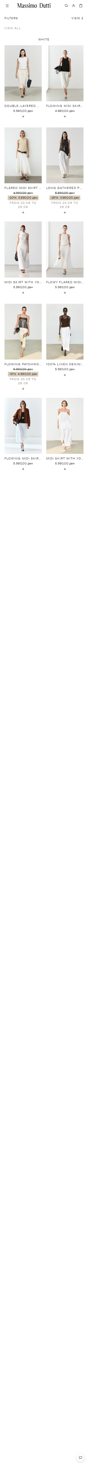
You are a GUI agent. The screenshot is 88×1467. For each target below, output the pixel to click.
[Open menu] (7, 5)
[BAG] (80, 5)
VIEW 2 (77, 18)
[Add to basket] (23, 116)
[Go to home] (34, 5)
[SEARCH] (66, 5)
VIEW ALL (13, 28)
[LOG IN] (73, 5)
